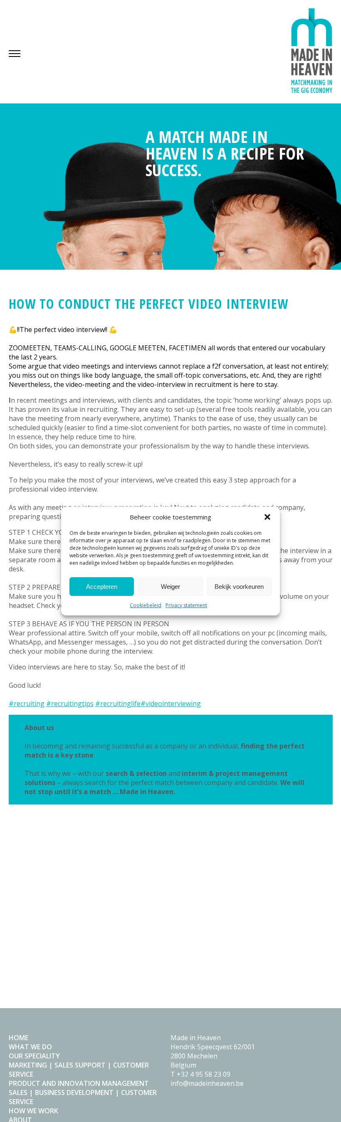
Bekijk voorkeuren (239, 586)
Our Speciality (34, 1055)
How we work (33, 1110)
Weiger (170, 586)
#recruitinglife (118, 703)
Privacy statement (186, 605)
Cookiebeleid (145, 605)
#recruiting (26, 703)
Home (18, 1037)
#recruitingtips (70, 703)
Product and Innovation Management (79, 1083)
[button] (267, 517)
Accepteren (101, 586)
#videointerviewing (171, 703)
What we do (30, 1046)
